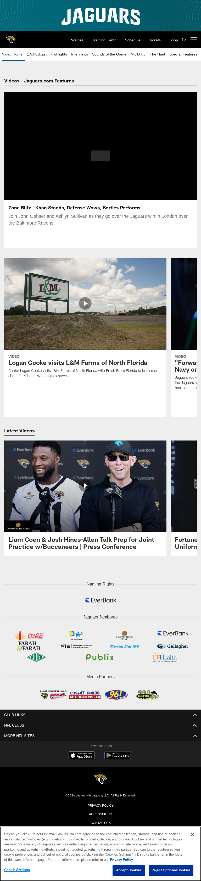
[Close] (192, 835)
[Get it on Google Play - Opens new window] (118, 756)
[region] (100, 854)
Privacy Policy (100, 804)
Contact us (100, 821)
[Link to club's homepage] (10, 38)
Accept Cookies (129, 870)
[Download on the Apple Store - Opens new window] (82, 754)
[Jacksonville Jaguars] (100, 778)
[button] (100, 155)
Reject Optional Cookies (171, 870)
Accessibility (100, 812)
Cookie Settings (17, 870)
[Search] (184, 39)
